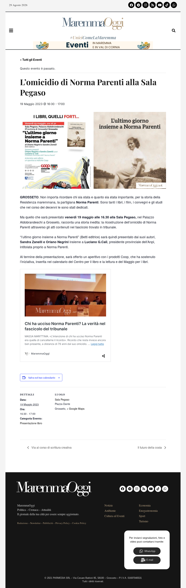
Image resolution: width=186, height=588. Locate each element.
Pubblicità (48, 523)
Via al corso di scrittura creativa (51, 447)
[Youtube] (160, 5)
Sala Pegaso (62, 399)
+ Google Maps (75, 408)
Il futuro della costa (150, 447)
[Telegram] (138, 5)
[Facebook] (131, 5)
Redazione (22, 523)
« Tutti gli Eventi (31, 60)
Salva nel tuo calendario (41, 377)
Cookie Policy (79, 523)
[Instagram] (145, 5)
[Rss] (152, 5)
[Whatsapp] (174, 5)
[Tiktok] (167, 5)
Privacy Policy (62, 523)
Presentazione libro (31, 423)
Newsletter (35, 523)
